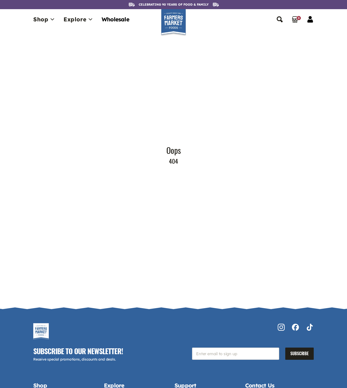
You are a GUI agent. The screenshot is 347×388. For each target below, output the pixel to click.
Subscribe (299, 353)
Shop (40, 19)
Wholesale (115, 19)
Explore (75, 19)
